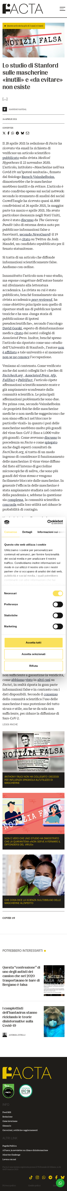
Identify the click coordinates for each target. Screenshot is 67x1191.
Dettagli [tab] (27, 531)
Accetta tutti (33, 642)
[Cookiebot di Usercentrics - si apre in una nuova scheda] (48, 522)
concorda (9, 504)
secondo (34, 234)
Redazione (8, 1116)
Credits (56, 1185)
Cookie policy (34, 1185)
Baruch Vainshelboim (38, 177)
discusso (27, 220)
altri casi (43, 680)
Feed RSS (7, 1112)
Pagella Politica (10, 1145)
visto (29, 680)
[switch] (58, 604)
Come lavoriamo (10, 1121)
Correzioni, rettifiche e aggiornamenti (20, 1130)
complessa (15, 500)
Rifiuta (33, 665)
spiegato (51, 442)
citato (26, 239)
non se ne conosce (16, 357)
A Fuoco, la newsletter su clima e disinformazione (25, 1150)
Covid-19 (9, 918)
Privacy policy (9, 1185)
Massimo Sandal (18, 109)
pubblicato (11, 158)
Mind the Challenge (11, 1154)
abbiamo (18, 680)
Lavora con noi (9, 1159)
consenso (51, 694)
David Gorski (12, 328)
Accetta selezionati (34, 654)
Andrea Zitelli (17, 1034)
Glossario (7, 1125)
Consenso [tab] (10, 531)
